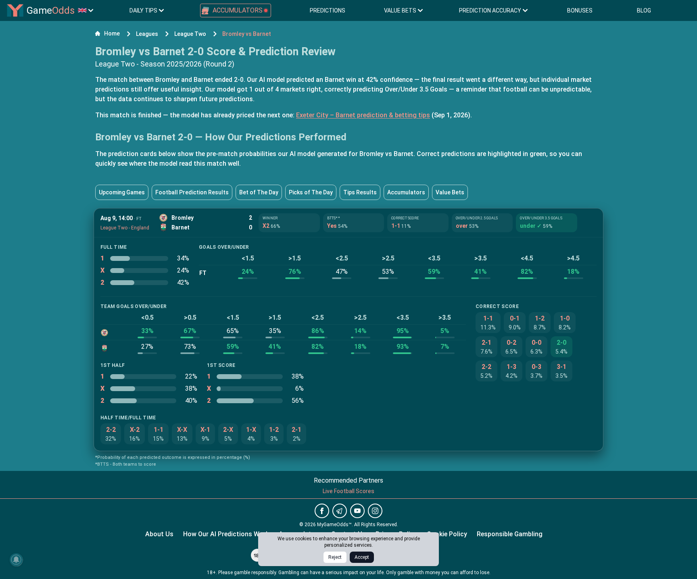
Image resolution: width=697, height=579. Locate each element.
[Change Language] (85, 10)
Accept (362, 557)
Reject (335, 557)
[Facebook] (322, 511)
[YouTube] (357, 511)
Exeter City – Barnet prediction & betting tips (363, 115)
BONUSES (580, 10)
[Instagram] (375, 511)
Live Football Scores (348, 491)
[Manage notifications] (16, 559)
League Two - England (124, 228)
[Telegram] (339, 511)
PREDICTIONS (327, 10)
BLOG (644, 10)
